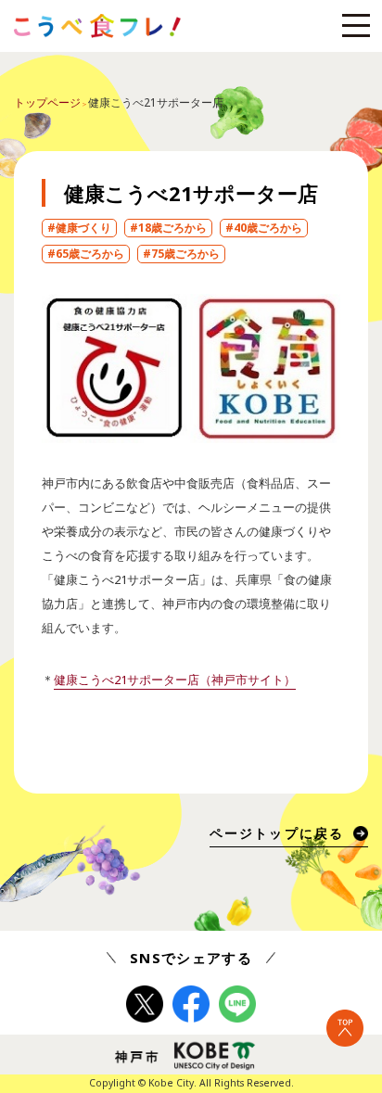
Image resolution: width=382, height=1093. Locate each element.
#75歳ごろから (181, 253)
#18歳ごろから (168, 227)
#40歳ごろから (263, 227)
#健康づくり (79, 227)
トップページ (47, 102)
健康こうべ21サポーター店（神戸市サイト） (175, 679)
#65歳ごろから (85, 253)
